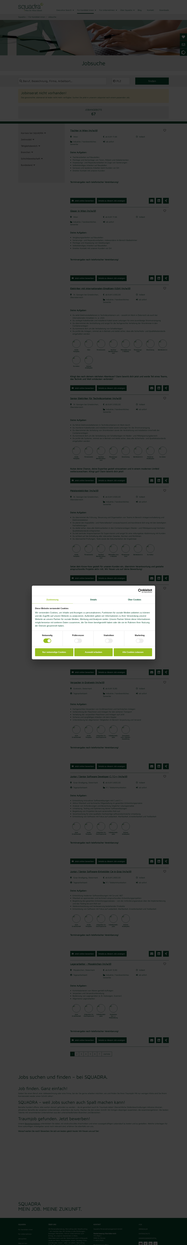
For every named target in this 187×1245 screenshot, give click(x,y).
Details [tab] (93, 599)
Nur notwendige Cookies (54, 652)
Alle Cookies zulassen (132, 652)
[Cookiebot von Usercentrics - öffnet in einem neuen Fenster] (140, 591)
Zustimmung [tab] (52, 599)
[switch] (78, 641)
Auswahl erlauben (93, 652)
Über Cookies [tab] (134, 599)
